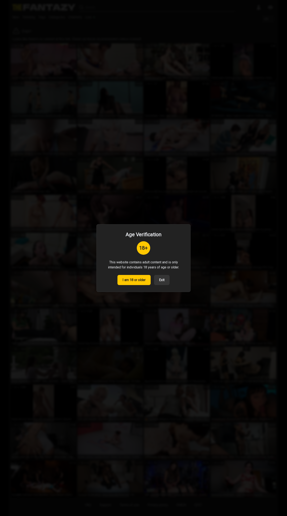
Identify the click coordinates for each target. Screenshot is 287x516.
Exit (162, 280)
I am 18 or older (134, 280)
